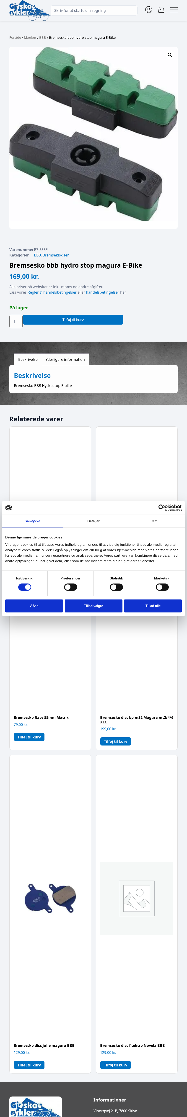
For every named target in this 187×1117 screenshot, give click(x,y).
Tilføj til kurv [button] (29, 737)
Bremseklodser (56, 255)
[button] (170, 55)
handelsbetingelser (102, 292)
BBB (42, 37)
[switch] (70, 587)
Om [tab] (154, 521)
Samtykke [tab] (32, 521)
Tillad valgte (93, 606)
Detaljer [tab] (93, 521)
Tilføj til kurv (73, 319)
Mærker (30, 37)
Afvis (34, 606)
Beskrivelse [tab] (28, 359)
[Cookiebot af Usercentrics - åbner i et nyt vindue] (162, 508)
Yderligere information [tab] (65, 359)
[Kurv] (161, 9)
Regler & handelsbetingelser (52, 292)
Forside (15, 37)
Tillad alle (153, 606)
